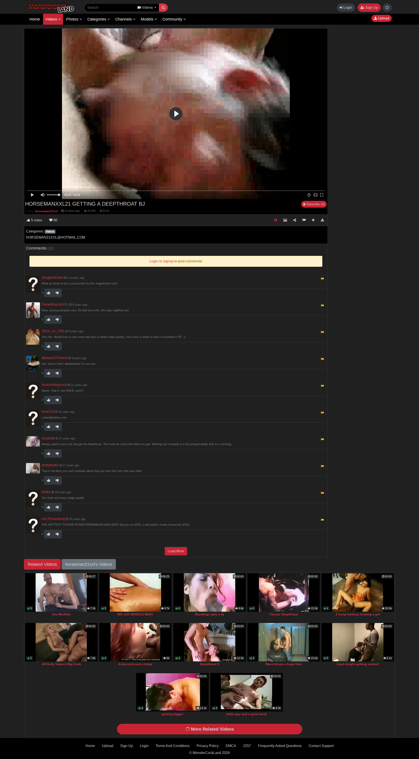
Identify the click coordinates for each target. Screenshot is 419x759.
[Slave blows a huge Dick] (283, 642)
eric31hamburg (53, 519)
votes (36, 220)
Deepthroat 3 (209, 664)
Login (347, 7)
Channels (124, 19)
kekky (46, 492)
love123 (48, 411)
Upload (383, 18)
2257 (247, 746)
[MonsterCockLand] (50, 7)
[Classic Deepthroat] (283, 592)
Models (148, 19)
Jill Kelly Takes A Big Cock (61, 664)
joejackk (48, 438)
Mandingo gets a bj (209, 614)
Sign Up (371, 7)
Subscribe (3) (315, 204)
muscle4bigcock (54, 385)
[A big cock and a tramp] (135, 642)
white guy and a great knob (246, 714)
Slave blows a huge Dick (283, 664)
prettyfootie (50, 465)
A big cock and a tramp (135, 664)
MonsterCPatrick (54, 358)
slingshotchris (52, 277)
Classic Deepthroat (284, 614)
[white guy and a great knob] (246, 692)
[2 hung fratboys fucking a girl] (357, 592)
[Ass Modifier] (61, 592)
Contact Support (321, 746)
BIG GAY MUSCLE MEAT (135, 614)
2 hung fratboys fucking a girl (358, 614)
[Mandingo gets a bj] (209, 592)
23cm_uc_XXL (53, 331)
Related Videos (42, 564)
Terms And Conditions (173, 746)
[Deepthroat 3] (209, 642)
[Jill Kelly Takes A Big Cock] (61, 642)
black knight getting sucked (358, 664)
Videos (51, 19)
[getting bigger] (172, 692)
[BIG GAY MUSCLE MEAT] (135, 592)
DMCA (231, 746)
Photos (72, 19)
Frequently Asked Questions (280, 746)
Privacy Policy (208, 746)
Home (34, 19)
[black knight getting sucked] (357, 642)
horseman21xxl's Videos (88, 564)
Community (172, 19)
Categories (97, 19)
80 (55, 220)
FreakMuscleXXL (55, 304)
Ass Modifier (61, 614)
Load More (176, 551)
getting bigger (172, 714)
